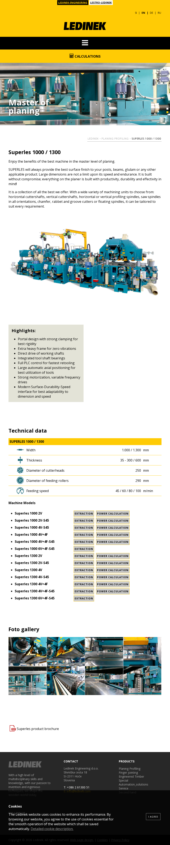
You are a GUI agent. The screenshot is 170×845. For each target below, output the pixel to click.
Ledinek (93, 138)
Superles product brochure (38, 728)
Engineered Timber (131, 776)
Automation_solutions (133, 784)
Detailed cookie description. (52, 828)
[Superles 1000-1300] (27, 651)
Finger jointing (128, 772)
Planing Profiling (115, 138)
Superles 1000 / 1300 (146, 138)
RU (159, 13)
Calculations (87, 56)
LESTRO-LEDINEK (101, 2)
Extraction (84, 513)
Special (123, 780)
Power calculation (113, 513)
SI (136, 13)
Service (123, 788)
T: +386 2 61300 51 (77, 787)
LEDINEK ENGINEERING (72, 2)
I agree (153, 816)
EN (143, 13)
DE (151, 13)
